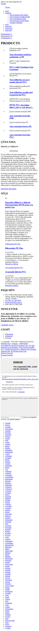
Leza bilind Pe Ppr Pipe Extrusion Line (14, 345)
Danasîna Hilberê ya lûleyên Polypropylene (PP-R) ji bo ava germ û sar (19, 204)
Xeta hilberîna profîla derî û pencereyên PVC (21, 93)
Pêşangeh (8, 26)
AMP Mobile (23, 343)
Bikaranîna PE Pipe (14, 248)
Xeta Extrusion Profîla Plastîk (20, 17)
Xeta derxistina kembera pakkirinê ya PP (20, 55)
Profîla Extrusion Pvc (12, 349)
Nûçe (7, 24)
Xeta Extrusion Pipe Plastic (19, 15)
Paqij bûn (8, 30)
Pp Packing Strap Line (18, 351)
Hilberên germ (6, 343)
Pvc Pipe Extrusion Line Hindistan (18, 346)
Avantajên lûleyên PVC (15, 272)
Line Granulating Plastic (18, 19)
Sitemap (15, 343)
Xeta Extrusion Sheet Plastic (19, 21)
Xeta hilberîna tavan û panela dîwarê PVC (20, 81)
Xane (7, 11)
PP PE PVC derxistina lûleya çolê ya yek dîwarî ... (22, 106)
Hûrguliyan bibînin (11, 264)
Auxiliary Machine (16, 23)
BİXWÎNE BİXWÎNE (8, 189)
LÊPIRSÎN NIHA (7, 325)
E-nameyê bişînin (7, 355)
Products (8, 13)
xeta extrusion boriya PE (21, 126)
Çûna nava (9, 28)
